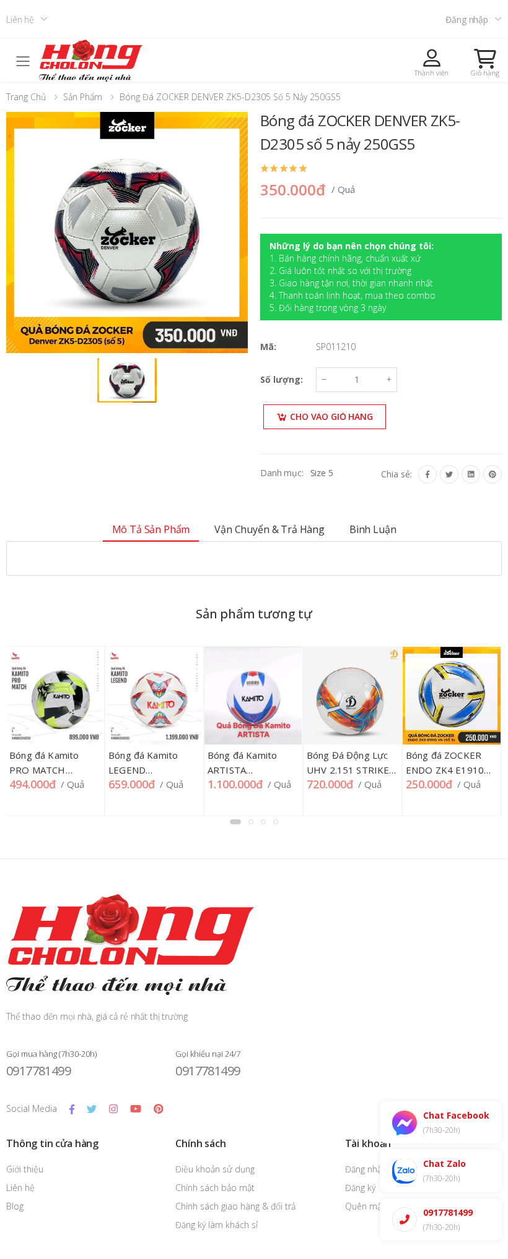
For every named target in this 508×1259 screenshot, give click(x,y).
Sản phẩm (82, 97)
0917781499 (38, 1070)
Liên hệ (20, 19)
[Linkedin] (471, 474)
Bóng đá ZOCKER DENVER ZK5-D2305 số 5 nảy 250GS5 (230, 97)
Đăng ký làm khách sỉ (216, 1225)
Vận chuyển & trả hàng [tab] (269, 529)
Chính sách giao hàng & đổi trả (235, 1206)
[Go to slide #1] (127, 380)
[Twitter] (449, 474)
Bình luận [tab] (372, 529)
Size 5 (321, 473)
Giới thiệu (24, 1169)
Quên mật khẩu (375, 1206)
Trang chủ (26, 97)
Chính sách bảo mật (215, 1187)
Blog (15, 1206)
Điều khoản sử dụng (215, 1169)
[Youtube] (135, 1109)
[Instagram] (113, 1109)
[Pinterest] (492, 474)
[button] (485, 62)
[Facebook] (427, 474)
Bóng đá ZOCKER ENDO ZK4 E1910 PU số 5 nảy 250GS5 (451, 770)
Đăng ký (360, 1187)
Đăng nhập (466, 19)
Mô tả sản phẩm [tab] (151, 529)
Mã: (268, 346)
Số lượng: (281, 379)
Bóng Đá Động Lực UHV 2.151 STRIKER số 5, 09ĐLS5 (351, 770)
